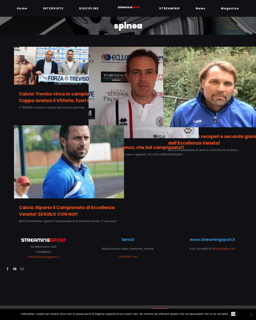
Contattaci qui (128, 256)
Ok (233, 313)
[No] (251, 314)
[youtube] (14, 268)
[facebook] (7, 268)
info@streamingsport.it (43, 257)
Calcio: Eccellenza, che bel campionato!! (139, 147)
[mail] (22, 268)
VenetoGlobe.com (223, 248)
